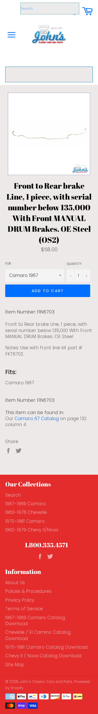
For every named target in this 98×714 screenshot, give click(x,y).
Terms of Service (24, 609)
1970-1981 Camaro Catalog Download (46, 647)
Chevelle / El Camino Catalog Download (38, 635)
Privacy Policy (19, 600)
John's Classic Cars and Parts (46, 681)
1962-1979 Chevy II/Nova (31, 530)
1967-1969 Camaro (25, 504)
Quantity (74, 264)
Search (13, 495)
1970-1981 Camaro (25, 521)
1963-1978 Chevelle (26, 512)
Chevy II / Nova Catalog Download (43, 656)
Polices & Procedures (28, 591)
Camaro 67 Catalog (37, 418)
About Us (15, 582)
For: (8, 264)
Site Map (14, 664)
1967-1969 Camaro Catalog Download (35, 620)
